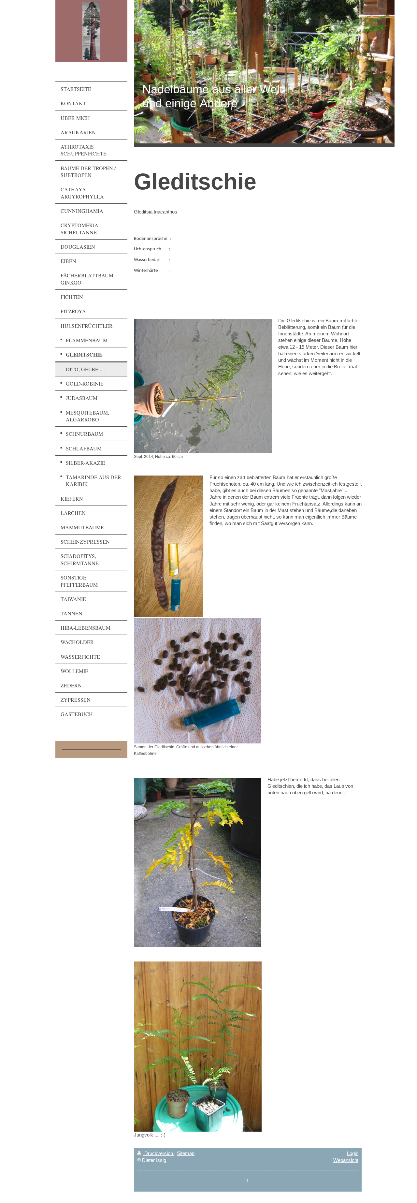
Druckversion (158, 1153)
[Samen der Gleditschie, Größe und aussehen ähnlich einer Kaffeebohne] (197, 680)
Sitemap (185, 1153)
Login (352, 1153)
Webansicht (345, 1160)
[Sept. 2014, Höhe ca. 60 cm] (203, 386)
